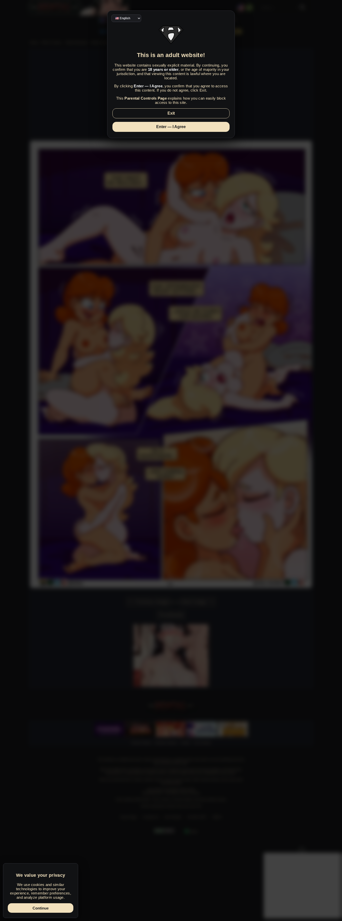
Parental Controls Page (145, 98)
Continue (41, 908)
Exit (171, 113)
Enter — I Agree (171, 127)
